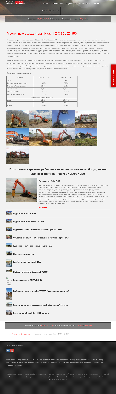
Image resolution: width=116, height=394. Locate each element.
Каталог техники (81, 4)
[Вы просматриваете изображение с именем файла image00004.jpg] (86, 137)
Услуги (68, 4)
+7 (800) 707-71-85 (43, 19)
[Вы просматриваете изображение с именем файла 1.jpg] (40, 119)
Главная (45, 4)
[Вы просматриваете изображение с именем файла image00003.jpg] (63, 137)
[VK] (8, 350)
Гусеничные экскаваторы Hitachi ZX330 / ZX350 (41, 33)
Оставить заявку (113, 76)
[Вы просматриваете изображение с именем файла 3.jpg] (86, 119)
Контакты (96, 4)
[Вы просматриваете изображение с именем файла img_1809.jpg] (17, 155)
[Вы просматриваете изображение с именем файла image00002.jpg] (40, 137)
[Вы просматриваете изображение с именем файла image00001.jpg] (17, 137)
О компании (56, 4)
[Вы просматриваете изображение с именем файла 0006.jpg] (17, 119)
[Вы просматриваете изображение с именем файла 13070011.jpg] (63, 119)
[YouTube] (12, 350)
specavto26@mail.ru (81, 19)
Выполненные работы (50, 11)
